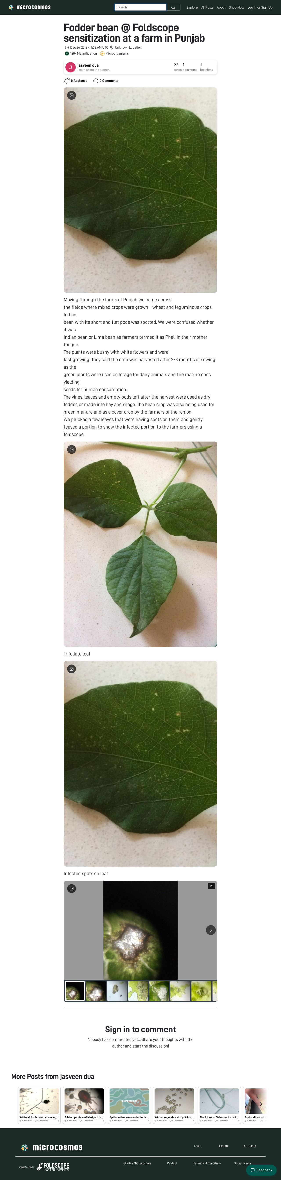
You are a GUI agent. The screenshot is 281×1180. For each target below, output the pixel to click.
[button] (39, 1105)
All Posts (207, 7)
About (221, 7)
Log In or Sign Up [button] (260, 7)
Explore (192, 7)
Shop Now (236, 7)
